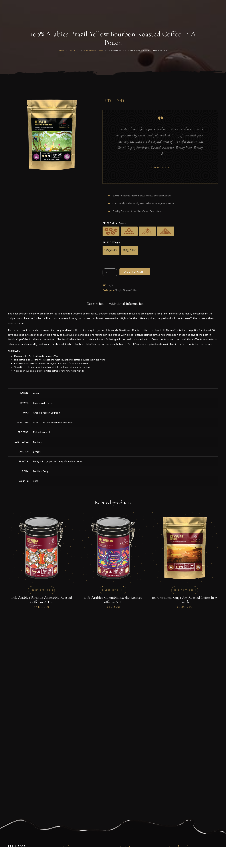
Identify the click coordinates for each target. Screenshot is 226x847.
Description (95, 303)
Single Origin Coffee (126, 290)
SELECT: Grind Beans (114, 223)
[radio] (111, 231)
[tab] (95, 303)
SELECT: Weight (111, 242)
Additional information (126, 303)
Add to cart (134, 271)
